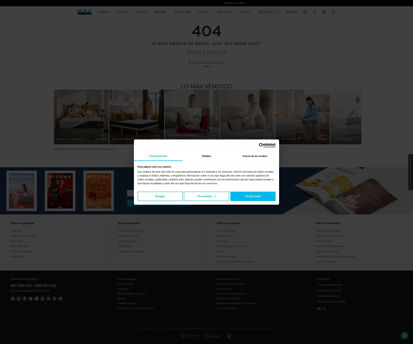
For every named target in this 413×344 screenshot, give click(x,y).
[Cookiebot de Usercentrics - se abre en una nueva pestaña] (261, 145)
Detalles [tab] (206, 156)
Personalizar (205, 196)
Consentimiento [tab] (158, 156)
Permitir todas (253, 196)
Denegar (160, 196)
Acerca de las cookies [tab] (254, 156)
